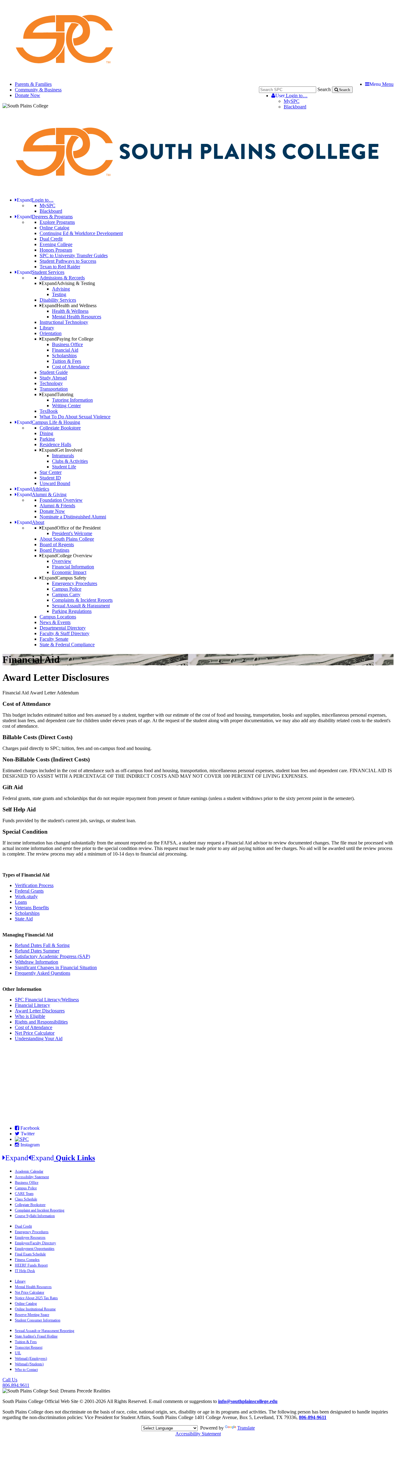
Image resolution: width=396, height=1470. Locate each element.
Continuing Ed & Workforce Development (81, 233)
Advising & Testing (68, 283)
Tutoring (57, 394)
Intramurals (63, 455)
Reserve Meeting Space (32, 1315)
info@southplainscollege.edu (248, 1401)
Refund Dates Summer (37, 950)
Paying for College (67, 338)
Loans (21, 902)
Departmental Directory (63, 627)
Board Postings (54, 550)
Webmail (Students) (29, 1364)
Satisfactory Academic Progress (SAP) (52, 956)
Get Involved (61, 450)
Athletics (33, 489)
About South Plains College (67, 539)
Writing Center (66, 405)
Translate (246, 1427)
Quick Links (50, 1158)
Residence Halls (55, 444)
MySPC (291, 101)
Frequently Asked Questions (42, 973)
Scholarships (64, 355)
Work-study (26, 896)
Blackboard (295, 106)
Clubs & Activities (70, 461)
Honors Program (56, 250)
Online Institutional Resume (35, 1309)
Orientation (51, 333)
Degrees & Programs (45, 216)
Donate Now (27, 95)
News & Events (55, 622)
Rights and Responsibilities (41, 1021)
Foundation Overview (61, 500)
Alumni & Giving (42, 494)
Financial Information (73, 566)
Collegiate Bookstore (60, 427)
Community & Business (38, 89)
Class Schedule (26, 1199)
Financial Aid (65, 350)
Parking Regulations (72, 611)
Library (47, 327)
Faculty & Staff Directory (64, 633)
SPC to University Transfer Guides (74, 255)
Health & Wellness (70, 311)
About (30, 522)
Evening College (56, 244)
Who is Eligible (30, 1016)
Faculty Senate (54, 639)
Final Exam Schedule (30, 1254)
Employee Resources (30, 1237)
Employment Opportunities (34, 1248)
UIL (18, 1353)
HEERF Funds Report (31, 1265)
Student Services (40, 272)
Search (324, 89)
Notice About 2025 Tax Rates (36, 1298)
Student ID (50, 477)
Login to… (291, 95)
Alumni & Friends (57, 505)
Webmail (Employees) (31, 1358)
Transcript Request (28, 1347)
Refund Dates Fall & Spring (42, 945)
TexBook (49, 411)
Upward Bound (55, 483)
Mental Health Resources (76, 316)
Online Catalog (54, 227)
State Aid (24, 918)
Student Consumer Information (37, 1320)
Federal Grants (29, 891)
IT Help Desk (25, 1271)
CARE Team (24, 1193)
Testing (59, 294)
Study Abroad (53, 377)
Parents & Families (33, 84)
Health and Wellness (69, 305)
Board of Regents (57, 544)
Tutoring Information (72, 400)
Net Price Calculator (34, 1033)
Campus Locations (58, 616)
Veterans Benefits (32, 907)
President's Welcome (72, 533)
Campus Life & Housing (48, 422)
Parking (47, 439)
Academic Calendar (29, 1171)
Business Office (67, 344)
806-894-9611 (312, 1417)
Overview (61, 561)
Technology (51, 383)
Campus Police (66, 589)
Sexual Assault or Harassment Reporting (44, 1331)
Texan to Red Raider (60, 266)
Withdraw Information (36, 962)
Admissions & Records (62, 277)
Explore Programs (57, 222)
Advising (61, 288)
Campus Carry (66, 594)
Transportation (54, 389)
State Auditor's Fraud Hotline (36, 1336)
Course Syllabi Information (35, 1216)
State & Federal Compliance (67, 644)
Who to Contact (26, 1369)
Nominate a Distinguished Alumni (73, 516)
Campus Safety (63, 577)
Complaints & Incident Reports (82, 600)
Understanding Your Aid (38, 1038)
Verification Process (34, 885)
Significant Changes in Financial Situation (56, 967)
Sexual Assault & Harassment (81, 605)
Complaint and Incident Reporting (39, 1210)
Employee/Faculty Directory (35, 1243)
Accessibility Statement (32, 1177)
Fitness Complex (27, 1260)
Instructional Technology (64, 322)
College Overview (67, 555)
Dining (46, 433)
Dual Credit (51, 238)
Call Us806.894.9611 (15, 1382)
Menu (381, 84)
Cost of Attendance (70, 366)
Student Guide (54, 372)
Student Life (64, 466)
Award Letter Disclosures (40, 1010)
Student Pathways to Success (68, 261)
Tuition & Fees (66, 361)
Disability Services (58, 300)
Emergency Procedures (74, 583)
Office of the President (71, 527)
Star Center (51, 472)
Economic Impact (69, 572)
